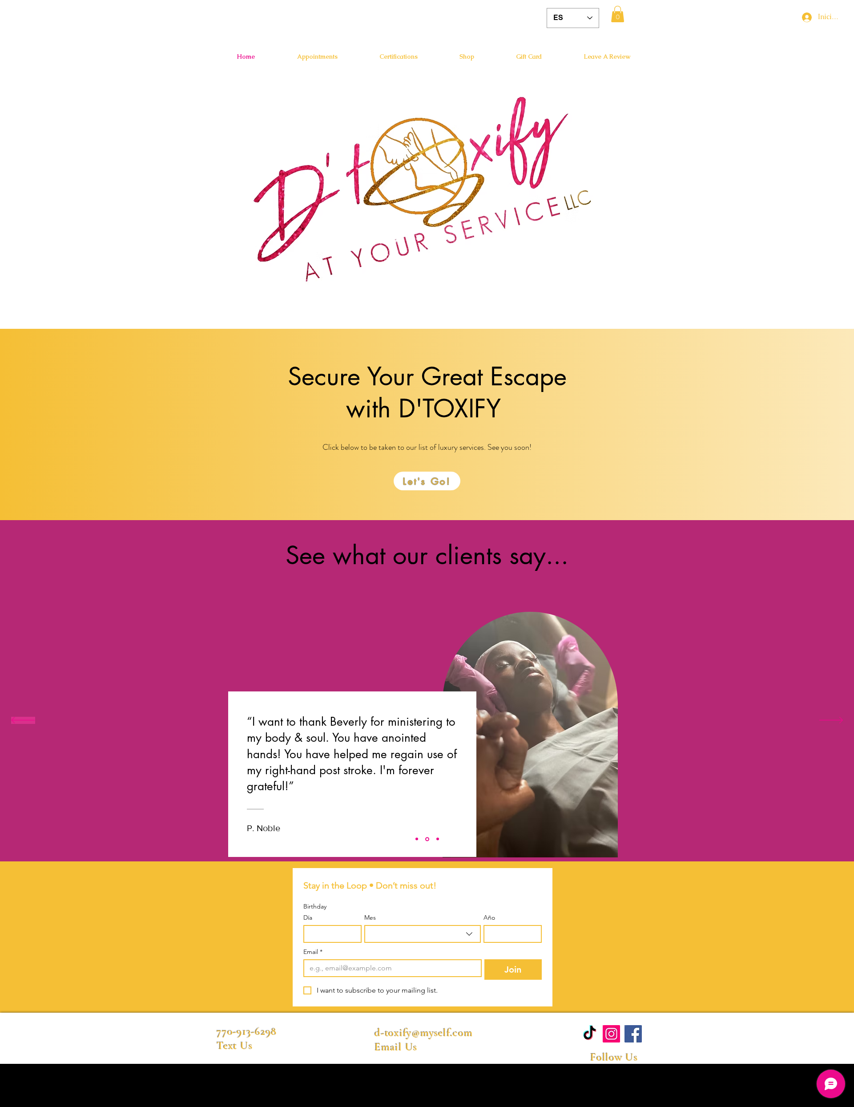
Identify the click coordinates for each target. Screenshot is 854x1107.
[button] (617, 14)
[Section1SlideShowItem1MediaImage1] (416, 839)
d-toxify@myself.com (423, 1032)
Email (312, 952)
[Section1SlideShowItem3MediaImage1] (437, 839)
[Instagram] (611, 1033)
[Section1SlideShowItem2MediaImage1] (427, 839)
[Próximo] (831, 721)
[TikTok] (589, 1033)
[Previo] (23, 721)
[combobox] (422, 934)
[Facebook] (633, 1033)
